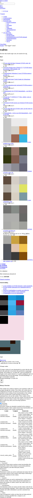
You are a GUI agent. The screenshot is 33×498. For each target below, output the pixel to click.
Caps (7, 24)
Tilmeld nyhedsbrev (5, 279)
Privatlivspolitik (10, 35)
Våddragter (9, 28)
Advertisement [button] (3, 483)
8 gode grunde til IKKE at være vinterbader (14, 291)
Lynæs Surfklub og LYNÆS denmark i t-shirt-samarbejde (18, 286)
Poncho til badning (11, 22)
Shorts (8, 31)
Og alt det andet (7, 21)
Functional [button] (2, 461)
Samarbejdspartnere (11, 38)
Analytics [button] (2, 476)
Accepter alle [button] (14, 378)
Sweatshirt (9, 25)
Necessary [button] (2, 401)
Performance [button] (3, 469)
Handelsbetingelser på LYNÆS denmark (16, 37)
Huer (7, 27)
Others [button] (1, 491)
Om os (8, 41)
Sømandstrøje (6, 19)
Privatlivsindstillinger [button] (5, 378)
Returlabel (9, 40)
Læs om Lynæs (7, 32)
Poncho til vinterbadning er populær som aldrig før (16, 290)
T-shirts (5, 16)
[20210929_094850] (12, 315)
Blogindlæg (9, 34)
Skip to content (4, 0)
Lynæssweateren (7, 18)
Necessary (4, 403)
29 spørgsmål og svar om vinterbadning (13, 293)
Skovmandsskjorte (11, 29)
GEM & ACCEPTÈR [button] (5, 497)
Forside (2, 45)
